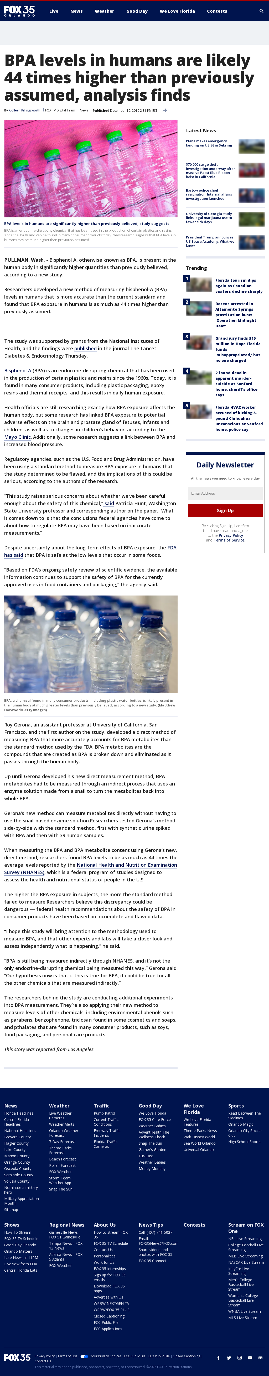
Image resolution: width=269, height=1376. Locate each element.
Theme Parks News (200, 1130)
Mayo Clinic (17, 437)
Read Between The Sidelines (244, 1115)
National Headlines (20, 1130)
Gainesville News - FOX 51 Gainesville (64, 1235)
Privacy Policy (231, 535)
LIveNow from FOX (20, 1263)
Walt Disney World (199, 1136)
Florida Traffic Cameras (105, 1144)
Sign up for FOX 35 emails (110, 1277)
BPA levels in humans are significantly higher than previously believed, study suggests (86, 223)
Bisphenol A (17, 370)
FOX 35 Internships (110, 1268)
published (85, 348)
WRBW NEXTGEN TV (111, 1303)
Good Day (150, 1105)
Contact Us (103, 1249)
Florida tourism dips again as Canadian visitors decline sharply (239, 286)
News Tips (151, 1225)
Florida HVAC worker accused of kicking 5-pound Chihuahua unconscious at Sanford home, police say (239, 418)
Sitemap (11, 1209)
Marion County (16, 1155)
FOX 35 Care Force (155, 1119)
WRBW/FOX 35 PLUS (112, 1309)
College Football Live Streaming (246, 1247)
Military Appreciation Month (21, 1201)
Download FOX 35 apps (109, 1288)
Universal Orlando (199, 1149)
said (108, 503)
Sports (236, 1105)
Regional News (66, 1225)
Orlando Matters (18, 1251)
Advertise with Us (108, 1297)
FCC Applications (108, 1328)
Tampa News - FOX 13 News (65, 1246)
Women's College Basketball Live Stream (243, 1300)
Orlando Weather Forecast (63, 1133)
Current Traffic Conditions (106, 1122)
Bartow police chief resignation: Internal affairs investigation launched (209, 194)
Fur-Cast (146, 1155)
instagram (239, 1358)
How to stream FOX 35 (111, 1235)
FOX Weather (60, 1171)
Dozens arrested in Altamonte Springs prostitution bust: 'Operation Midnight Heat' (235, 314)
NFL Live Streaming (245, 1238)
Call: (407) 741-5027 (155, 1232)
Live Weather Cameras (60, 1115)
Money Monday (152, 1168)
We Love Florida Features (197, 1122)
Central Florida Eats (20, 1270)
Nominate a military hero (21, 1190)
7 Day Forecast (62, 1141)
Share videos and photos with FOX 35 (155, 1252)
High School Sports (244, 1141)
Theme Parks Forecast (60, 1150)
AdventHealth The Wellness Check (154, 1134)
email (260, 1358)
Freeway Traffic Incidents (107, 1133)
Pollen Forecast (62, 1165)
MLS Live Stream (242, 1317)
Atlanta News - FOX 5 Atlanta (65, 1257)
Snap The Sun (61, 1189)
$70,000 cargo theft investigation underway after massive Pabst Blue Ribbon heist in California (210, 170)
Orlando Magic (240, 1124)
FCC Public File (106, 1322)
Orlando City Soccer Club (245, 1133)
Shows (11, 1225)
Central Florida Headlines (16, 1122)
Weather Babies (152, 1125)
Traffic (101, 1105)
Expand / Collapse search (261, 11)
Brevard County (17, 1136)
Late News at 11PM (21, 1257)
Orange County (17, 1162)
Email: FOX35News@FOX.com (159, 1241)
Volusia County (16, 1181)
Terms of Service (229, 540)
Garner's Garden (152, 1149)
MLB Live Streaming (245, 1255)
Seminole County (18, 1174)
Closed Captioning (109, 1316)
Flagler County (16, 1143)
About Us (105, 1225)
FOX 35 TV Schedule (21, 1238)
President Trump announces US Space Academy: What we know (210, 241)
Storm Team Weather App (60, 1180)
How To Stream (17, 1232)
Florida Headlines (18, 1113)
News (84, 110)
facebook (218, 1358)
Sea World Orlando (200, 1143)
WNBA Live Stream (244, 1311)
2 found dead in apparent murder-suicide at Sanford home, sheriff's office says (236, 383)
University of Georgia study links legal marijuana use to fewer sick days (209, 217)
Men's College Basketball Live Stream (241, 1284)
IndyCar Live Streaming (238, 1271)
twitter (229, 1358)
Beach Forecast (62, 1159)
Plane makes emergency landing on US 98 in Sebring (209, 143)
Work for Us (104, 1262)
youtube (250, 1358)
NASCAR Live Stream (246, 1262)
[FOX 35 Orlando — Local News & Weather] (21, 11)
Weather (59, 1105)
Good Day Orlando (20, 1244)
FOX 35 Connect (152, 1260)
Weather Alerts (61, 1124)
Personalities (105, 1255)
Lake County (14, 1149)
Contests (194, 1225)
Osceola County (17, 1168)
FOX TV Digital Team (60, 110)
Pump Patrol (104, 1113)
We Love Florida (152, 1113)
